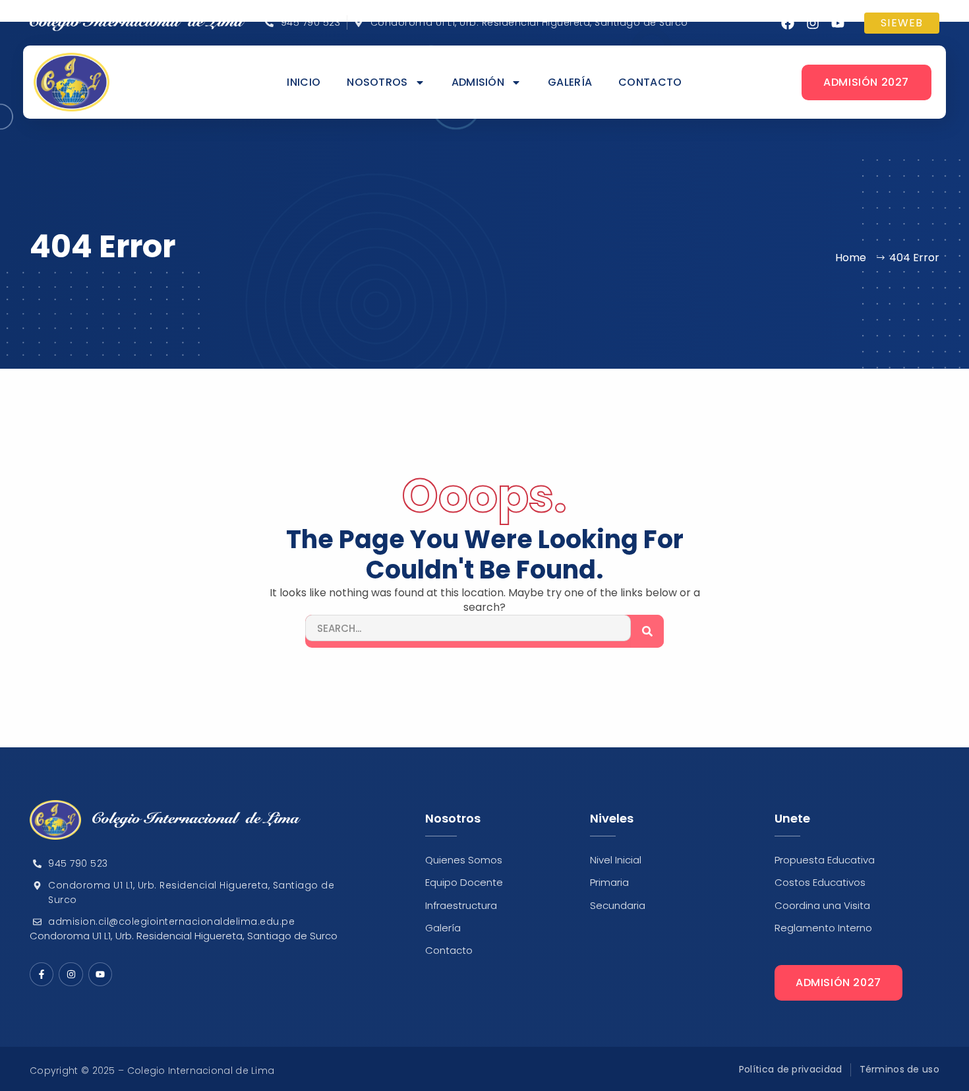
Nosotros (377, 82)
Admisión (478, 82)
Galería (570, 82)
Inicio (303, 82)
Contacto (650, 82)
